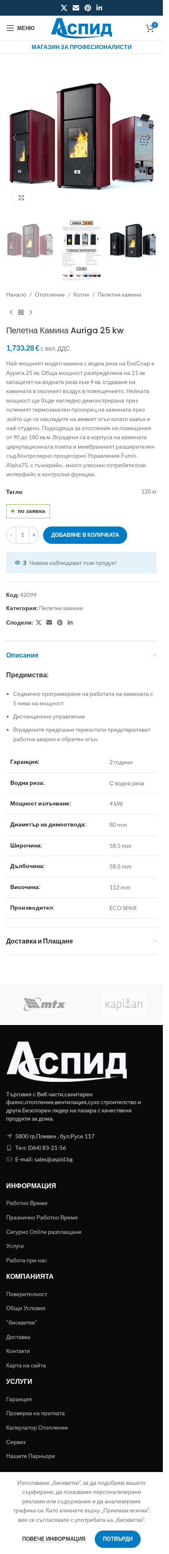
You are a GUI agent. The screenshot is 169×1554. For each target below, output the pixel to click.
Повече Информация (54, 1538)
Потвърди (117, 1538)
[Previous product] (11, 312)
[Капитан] (123, 1004)
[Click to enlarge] (21, 197)
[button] (14, 137)
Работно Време (27, 1202)
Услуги (15, 1245)
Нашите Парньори (30, 1455)
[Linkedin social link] (99, 8)
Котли (81, 294)
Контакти (18, 1350)
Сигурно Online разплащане (44, 1231)
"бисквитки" (21, 1322)
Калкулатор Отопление (37, 1427)
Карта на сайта (26, 1365)
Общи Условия (26, 1307)
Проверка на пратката (35, 1412)
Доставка (18, 1336)
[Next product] (31, 312)
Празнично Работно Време (42, 1217)
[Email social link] (76, 8)
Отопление (50, 294)
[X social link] (64, 8)
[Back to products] (21, 312)
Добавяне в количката (85, 534)
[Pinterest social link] (88, 8)
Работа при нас (26, 1260)
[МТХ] (45, 1004)
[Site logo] (81, 27)
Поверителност (26, 1293)
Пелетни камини (120, 294)
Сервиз (15, 1441)
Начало (16, 294)
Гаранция (19, 1398)
